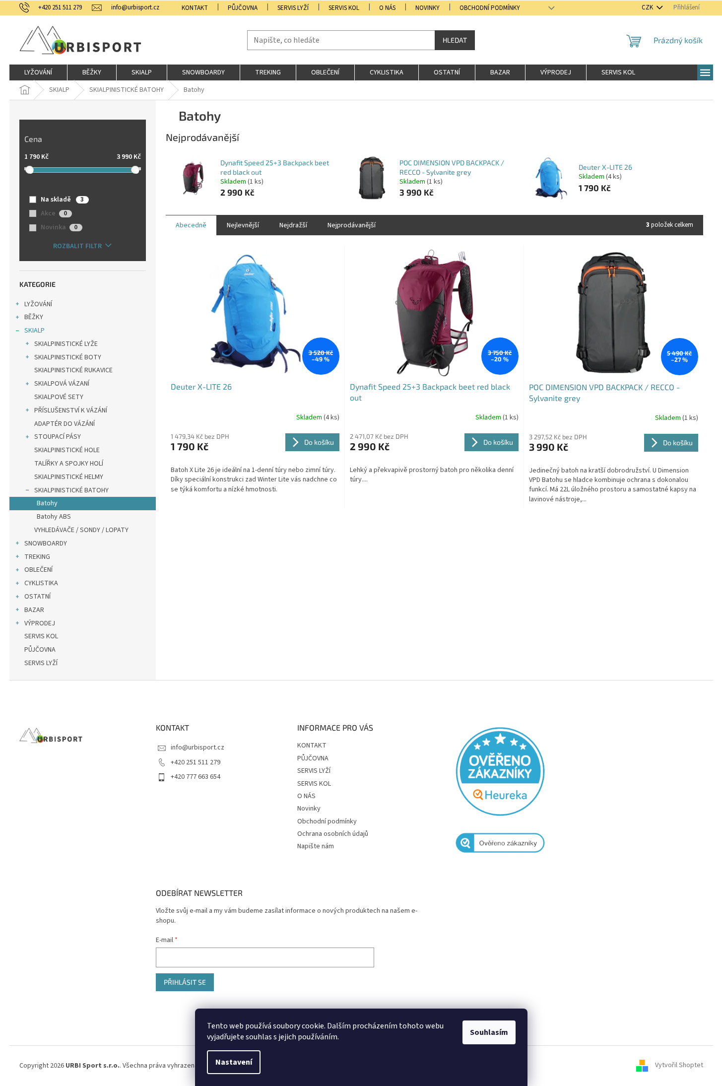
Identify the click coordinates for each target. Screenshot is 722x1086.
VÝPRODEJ (39, 623)
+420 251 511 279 (195, 762)
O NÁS (387, 7)
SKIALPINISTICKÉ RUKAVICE (73, 370)
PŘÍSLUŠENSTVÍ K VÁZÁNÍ (70, 410)
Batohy (47, 503)
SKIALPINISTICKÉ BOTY (67, 357)
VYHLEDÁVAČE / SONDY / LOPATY (81, 530)
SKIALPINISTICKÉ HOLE (67, 450)
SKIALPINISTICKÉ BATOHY (71, 490)
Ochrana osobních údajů (332, 834)
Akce (54, 213)
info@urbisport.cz (197, 747)
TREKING (37, 557)
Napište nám (315, 846)
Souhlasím (489, 1032)
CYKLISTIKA (41, 583)
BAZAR (34, 610)
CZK (648, 7)
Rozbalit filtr (77, 246)
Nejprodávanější (352, 225)
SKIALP (34, 331)
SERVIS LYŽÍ (293, 7)
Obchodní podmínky (489, 7)
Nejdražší (293, 225)
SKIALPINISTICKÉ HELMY (68, 477)
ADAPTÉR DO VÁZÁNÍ (64, 424)
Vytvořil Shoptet (679, 1066)
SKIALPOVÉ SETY (58, 397)
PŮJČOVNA (243, 7)
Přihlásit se (185, 982)
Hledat (455, 40)
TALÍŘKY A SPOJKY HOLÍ (68, 464)
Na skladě (62, 199)
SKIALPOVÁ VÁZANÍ (61, 384)
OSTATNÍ (37, 597)
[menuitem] (38, 72)
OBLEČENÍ (38, 570)
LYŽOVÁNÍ (38, 304)
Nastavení (233, 1062)
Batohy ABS (54, 517)
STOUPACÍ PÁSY (57, 437)
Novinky (427, 7)
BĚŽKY (33, 317)
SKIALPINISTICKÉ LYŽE (66, 344)
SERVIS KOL (343, 7)
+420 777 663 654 (195, 777)
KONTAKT (195, 7)
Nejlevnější (243, 225)
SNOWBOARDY (45, 543)
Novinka (59, 227)
